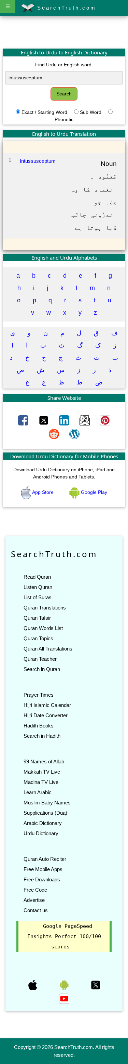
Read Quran (37, 577)
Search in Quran (42, 669)
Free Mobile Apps (43, 869)
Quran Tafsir (37, 618)
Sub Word (90, 112)
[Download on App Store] (33, 984)
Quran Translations (45, 607)
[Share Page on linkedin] (65, 420)
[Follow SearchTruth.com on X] (95, 984)
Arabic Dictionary (43, 823)
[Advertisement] (64, 31)
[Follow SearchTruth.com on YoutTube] (64, 998)
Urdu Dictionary (41, 833)
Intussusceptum (38, 161)
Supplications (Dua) (45, 813)
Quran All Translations (48, 649)
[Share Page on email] (85, 420)
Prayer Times (39, 695)
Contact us (36, 910)
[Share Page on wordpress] (74, 433)
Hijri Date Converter (46, 715)
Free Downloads (42, 879)
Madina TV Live (41, 782)
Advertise (34, 900)
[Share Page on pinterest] (105, 420)
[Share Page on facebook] (24, 420)
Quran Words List (43, 628)
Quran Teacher (40, 659)
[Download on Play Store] (65, 984)
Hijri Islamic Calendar (47, 705)
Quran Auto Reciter (45, 859)
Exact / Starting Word (44, 112)
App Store (43, 492)
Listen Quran (38, 587)
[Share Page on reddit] (54, 433)
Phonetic (64, 119)
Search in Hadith (42, 736)
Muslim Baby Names (47, 802)
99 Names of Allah (44, 761)
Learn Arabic (38, 792)
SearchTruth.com (65, 8)
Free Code (35, 890)
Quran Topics (38, 638)
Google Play (93, 492)
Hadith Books (39, 725)
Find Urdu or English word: (64, 64)
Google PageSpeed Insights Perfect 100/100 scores (64, 936)
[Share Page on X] (44, 420)
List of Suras (38, 597)
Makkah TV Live (42, 772)
